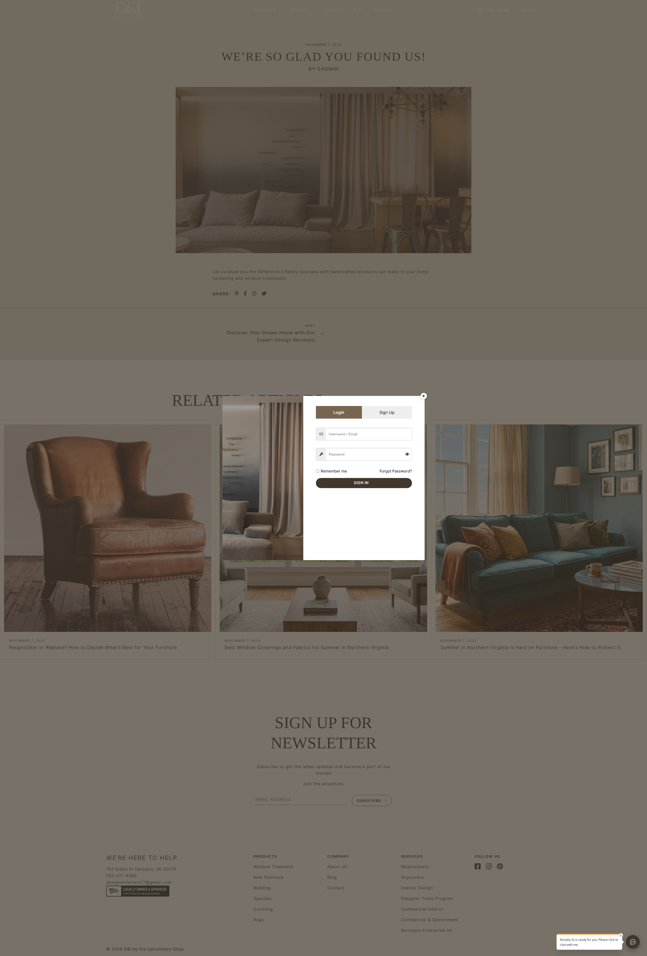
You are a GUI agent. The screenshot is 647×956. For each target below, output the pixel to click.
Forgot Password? (396, 471)
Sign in (361, 482)
